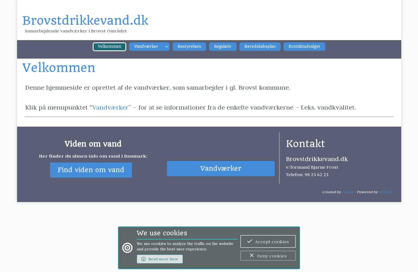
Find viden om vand (91, 170)
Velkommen (109, 46)
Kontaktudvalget (304, 46)
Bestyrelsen (189, 46)
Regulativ (222, 46)
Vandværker (146, 46)
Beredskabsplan (260, 46)
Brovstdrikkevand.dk (85, 20)
